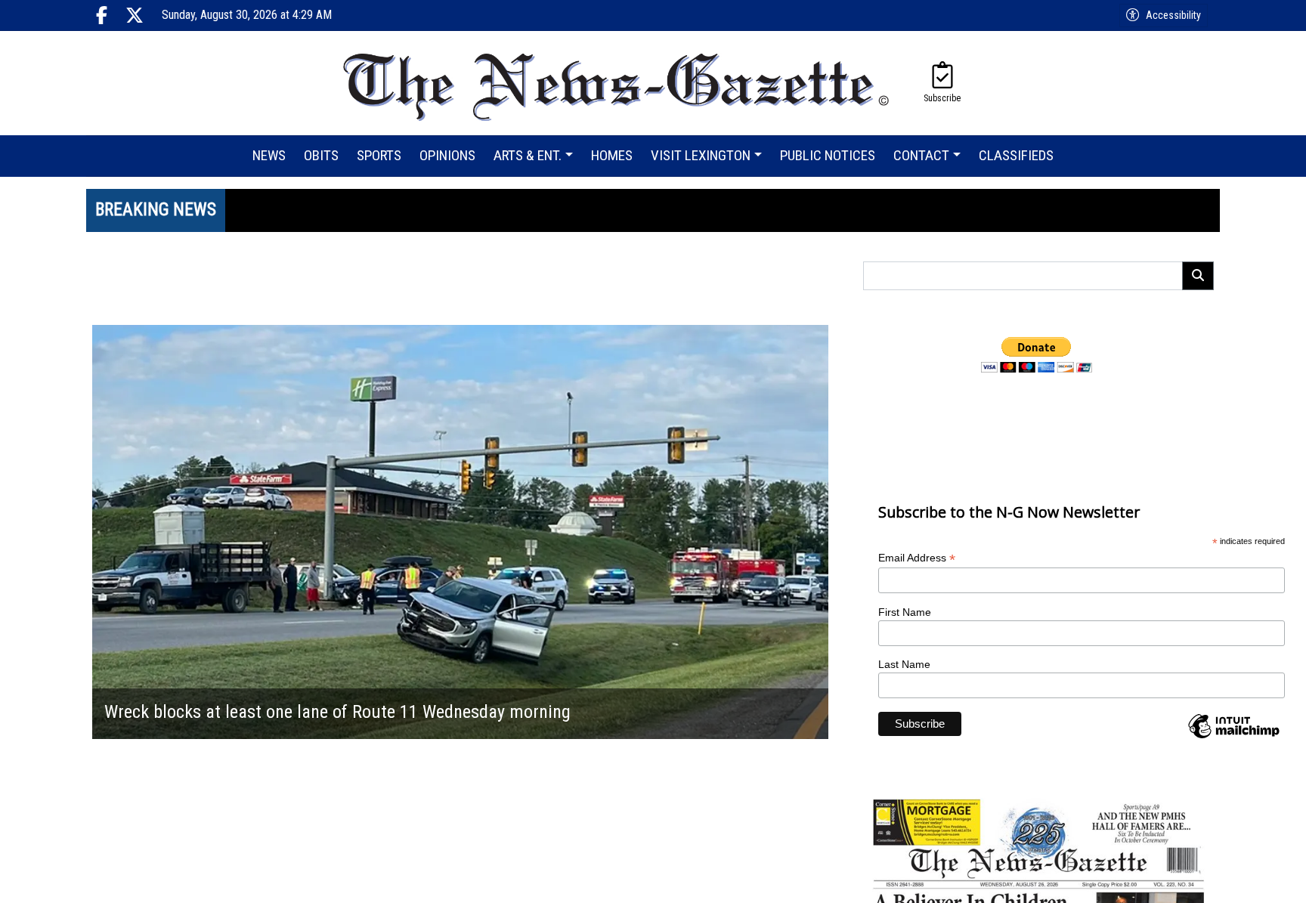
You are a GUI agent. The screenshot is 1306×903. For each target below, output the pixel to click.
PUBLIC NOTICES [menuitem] (827, 155)
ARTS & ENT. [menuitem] (528, 155)
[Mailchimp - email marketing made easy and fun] (1233, 737)
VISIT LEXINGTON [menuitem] (700, 155)
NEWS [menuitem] (269, 155)
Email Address (916, 558)
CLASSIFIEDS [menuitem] (1016, 155)
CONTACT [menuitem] (921, 155)
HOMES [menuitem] (612, 155)
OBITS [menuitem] (321, 155)
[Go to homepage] (617, 83)
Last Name (904, 664)
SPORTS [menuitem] (379, 155)
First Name (904, 612)
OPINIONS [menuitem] (447, 155)
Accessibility (1173, 15)
